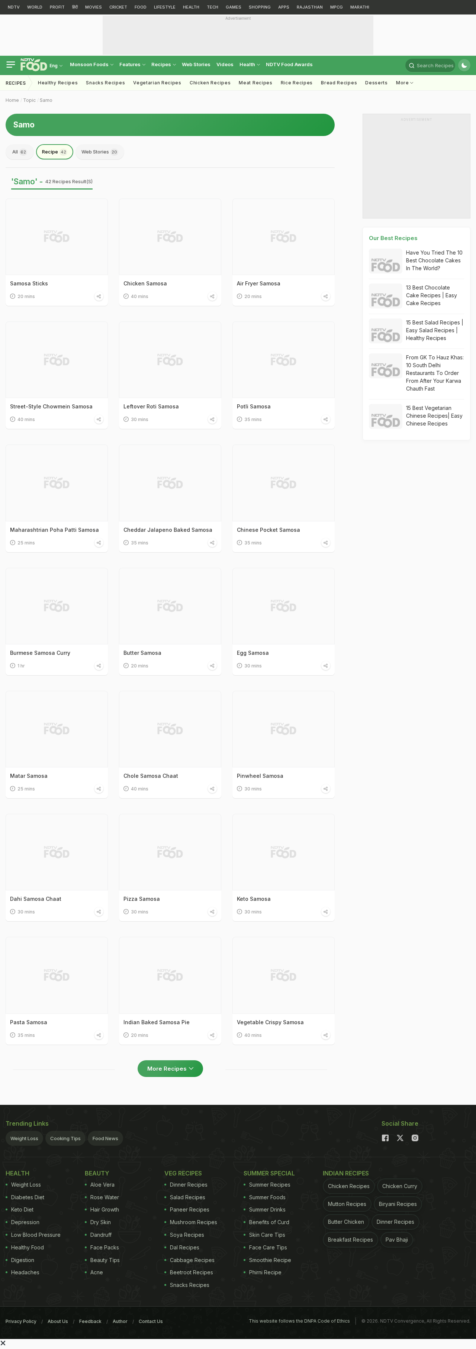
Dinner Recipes (189, 1184)
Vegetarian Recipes (157, 82)
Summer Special (269, 1173)
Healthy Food (27, 1247)
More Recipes (167, 1068)
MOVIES (93, 7)
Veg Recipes (183, 1173)
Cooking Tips (65, 1138)
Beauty (97, 1173)
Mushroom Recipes (193, 1222)
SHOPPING (260, 7)
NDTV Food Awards (289, 64)
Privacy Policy (21, 1321)
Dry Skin (100, 1222)
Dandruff (101, 1235)
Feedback (90, 1321)
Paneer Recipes (189, 1209)
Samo (46, 100)
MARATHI (359, 7)
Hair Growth (104, 1209)
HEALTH (191, 7)
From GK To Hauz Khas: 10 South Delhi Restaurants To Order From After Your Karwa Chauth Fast (435, 373)
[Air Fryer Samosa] (283, 236)
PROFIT (57, 7)
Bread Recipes (339, 82)
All (19, 152)
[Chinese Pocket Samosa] (283, 482)
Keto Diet (22, 1209)
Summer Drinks (267, 1209)
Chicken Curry (399, 1186)
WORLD (34, 7)
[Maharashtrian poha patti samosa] (57, 482)
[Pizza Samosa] (170, 852)
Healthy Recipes (58, 82)
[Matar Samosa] (57, 729)
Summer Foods (267, 1197)
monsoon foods (90, 64)
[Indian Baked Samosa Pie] (170, 975)
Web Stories (196, 64)
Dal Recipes (184, 1247)
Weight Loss (24, 1138)
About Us (58, 1321)
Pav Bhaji (397, 1239)
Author (120, 1321)
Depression (25, 1222)
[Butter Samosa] (170, 606)
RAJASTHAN (310, 7)
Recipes (161, 64)
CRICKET (118, 7)
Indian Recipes (346, 1173)
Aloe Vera (102, 1184)
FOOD (141, 7)
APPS (283, 7)
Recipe (54, 152)
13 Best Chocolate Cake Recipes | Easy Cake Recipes (431, 295)
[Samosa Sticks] (57, 236)
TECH (212, 7)
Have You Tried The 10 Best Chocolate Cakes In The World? (434, 260)
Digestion (22, 1260)
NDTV (14, 7)
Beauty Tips (105, 1260)
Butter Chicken (346, 1222)
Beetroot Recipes (191, 1272)
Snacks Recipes (105, 82)
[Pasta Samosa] (57, 975)
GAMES (233, 7)
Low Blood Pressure (36, 1235)
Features (130, 64)
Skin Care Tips (267, 1235)
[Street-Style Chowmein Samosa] (57, 359)
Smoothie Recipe (270, 1260)
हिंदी (75, 7)
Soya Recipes (187, 1235)
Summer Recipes (269, 1184)
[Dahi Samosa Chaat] (57, 852)
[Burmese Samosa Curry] (57, 606)
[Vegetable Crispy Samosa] (283, 975)
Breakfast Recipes (350, 1239)
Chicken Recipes (210, 82)
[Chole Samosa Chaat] (170, 729)
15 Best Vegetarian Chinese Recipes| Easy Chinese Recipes (434, 416)
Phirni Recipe (265, 1272)
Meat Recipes (255, 82)
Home (12, 100)
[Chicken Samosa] (170, 236)
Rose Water (104, 1197)
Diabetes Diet (27, 1197)
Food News (105, 1138)
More (403, 82)
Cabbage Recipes (192, 1260)
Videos (225, 64)
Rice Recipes (297, 82)
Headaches (25, 1272)
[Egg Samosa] (283, 606)
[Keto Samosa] (283, 852)
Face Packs (104, 1247)
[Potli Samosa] (283, 359)
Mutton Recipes (347, 1204)
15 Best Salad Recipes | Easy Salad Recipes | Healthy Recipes (434, 330)
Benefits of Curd (269, 1222)
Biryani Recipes (398, 1204)
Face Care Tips (268, 1247)
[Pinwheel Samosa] (283, 729)
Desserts (376, 82)
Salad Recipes (187, 1197)
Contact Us (151, 1321)
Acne (96, 1272)
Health (247, 64)
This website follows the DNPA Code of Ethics (299, 1321)
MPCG (336, 7)
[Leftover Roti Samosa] (170, 359)
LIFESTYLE (165, 7)
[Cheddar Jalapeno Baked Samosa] (170, 482)
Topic (29, 100)
